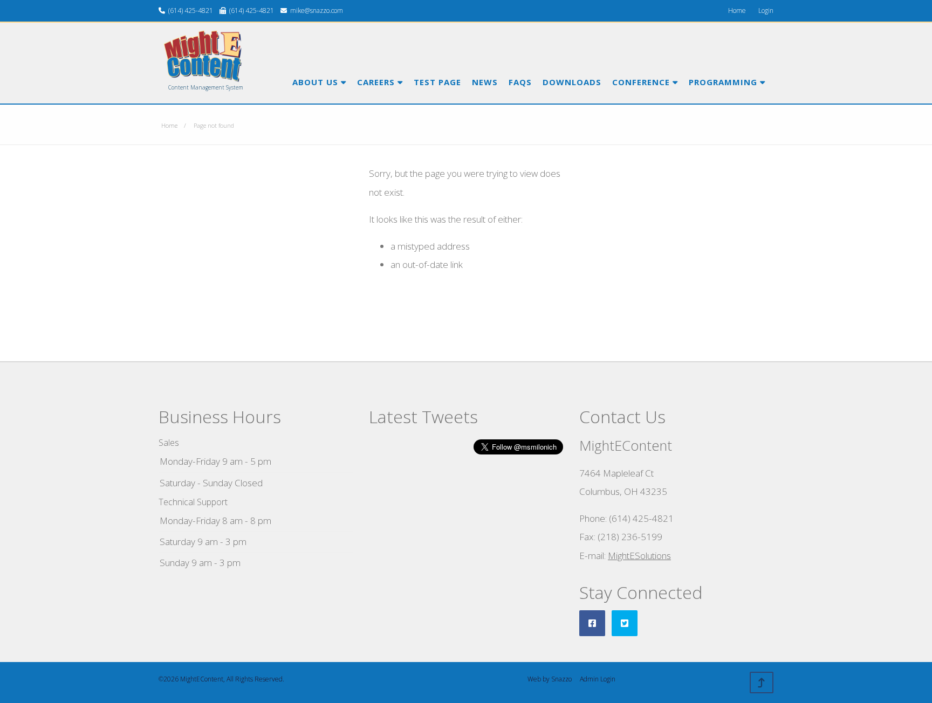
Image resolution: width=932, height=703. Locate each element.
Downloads (572, 82)
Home (737, 10)
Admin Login (597, 679)
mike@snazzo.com (316, 10)
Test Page (437, 82)
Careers (377, 82)
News (485, 82)
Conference (642, 82)
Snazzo (561, 679)
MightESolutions (639, 555)
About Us (316, 82)
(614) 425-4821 (190, 10)
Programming (724, 82)
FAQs (520, 82)
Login (765, 10)
